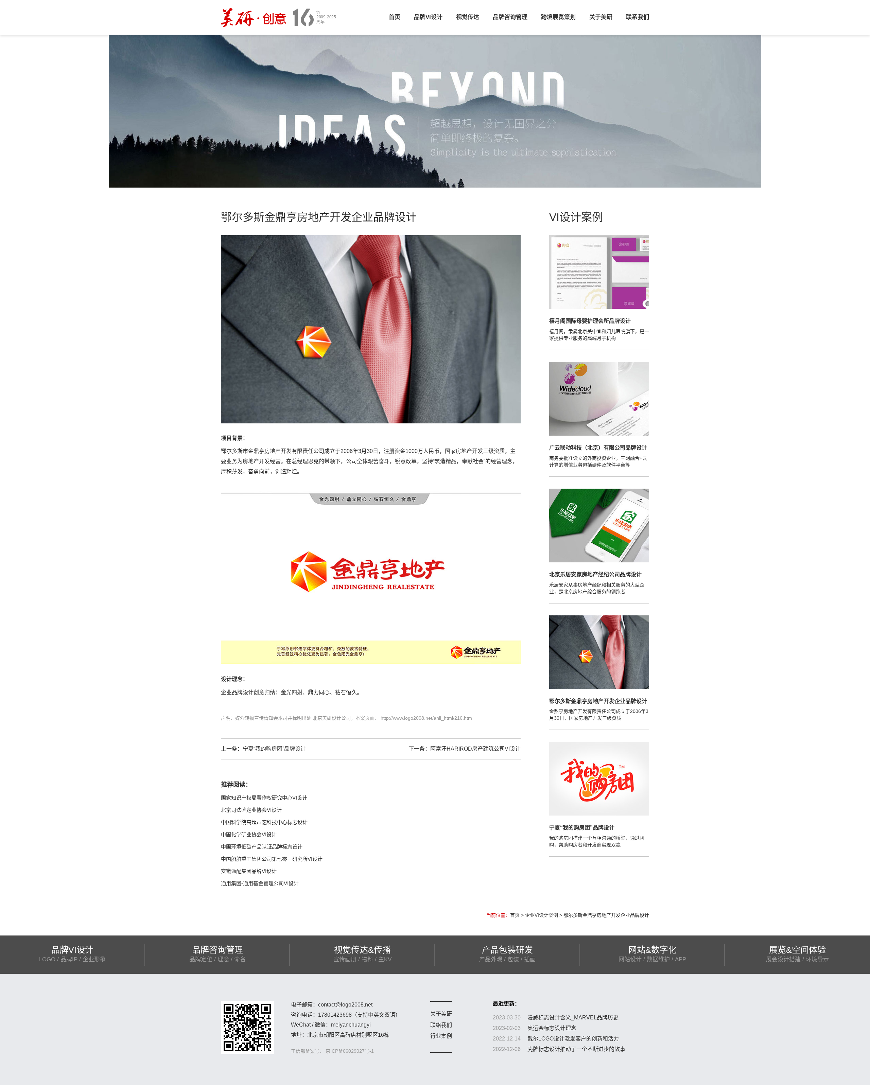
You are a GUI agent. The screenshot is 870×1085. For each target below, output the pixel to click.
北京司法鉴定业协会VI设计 (251, 810)
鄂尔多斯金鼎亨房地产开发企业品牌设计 (598, 701)
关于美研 (600, 17)
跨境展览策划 (558, 17)
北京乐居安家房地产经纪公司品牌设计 (595, 574)
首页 (394, 17)
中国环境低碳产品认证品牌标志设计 (261, 847)
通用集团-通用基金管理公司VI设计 (260, 883)
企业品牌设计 (237, 692)
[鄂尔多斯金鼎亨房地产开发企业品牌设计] (599, 651)
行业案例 (441, 1036)
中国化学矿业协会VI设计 (249, 834)
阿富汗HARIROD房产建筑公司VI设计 (475, 749)
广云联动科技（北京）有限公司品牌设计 (598, 448)
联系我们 (637, 17)
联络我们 (441, 1025)
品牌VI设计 (428, 17)
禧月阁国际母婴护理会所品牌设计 (590, 321)
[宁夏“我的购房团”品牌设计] (599, 778)
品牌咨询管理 (510, 17)
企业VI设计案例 (541, 915)
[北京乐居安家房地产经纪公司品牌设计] (599, 525)
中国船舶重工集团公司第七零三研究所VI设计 (272, 859)
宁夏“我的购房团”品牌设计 (274, 749)
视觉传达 (467, 17)
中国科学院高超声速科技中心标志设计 (264, 822)
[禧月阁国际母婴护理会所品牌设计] (599, 271)
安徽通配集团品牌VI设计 (249, 871)
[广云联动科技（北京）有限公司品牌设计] (599, 398)
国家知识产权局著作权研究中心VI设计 (264, 798)
